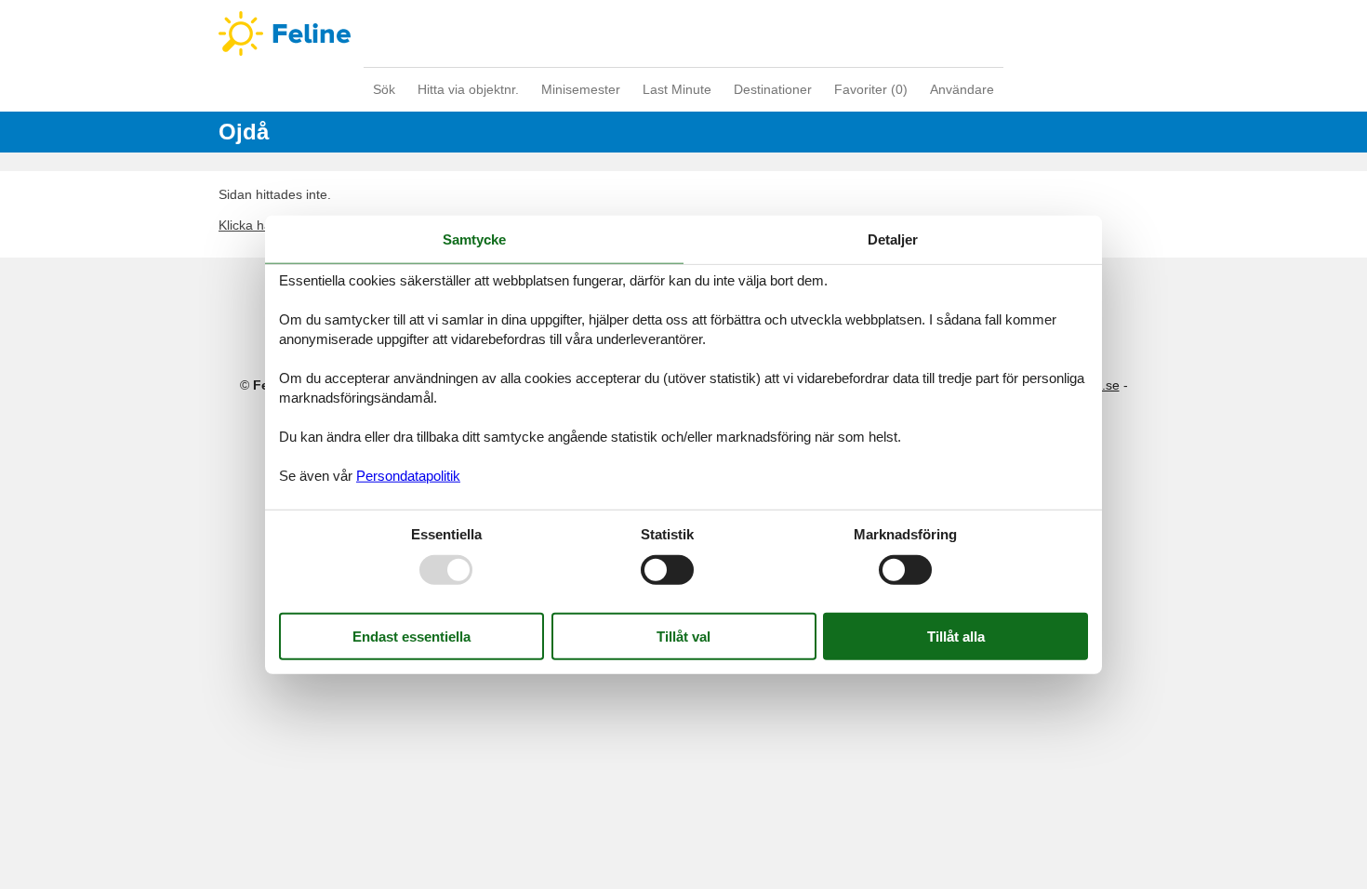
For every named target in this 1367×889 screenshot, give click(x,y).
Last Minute (677, 89)
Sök (384, 89)
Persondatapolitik (408, 475)
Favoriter (871, 89)
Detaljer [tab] (893, 239)
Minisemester (580, 89)
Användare (962, 89)
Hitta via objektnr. (468, 89)
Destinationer (773, 89)
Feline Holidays (683, 33)
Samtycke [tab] (474, 239)
